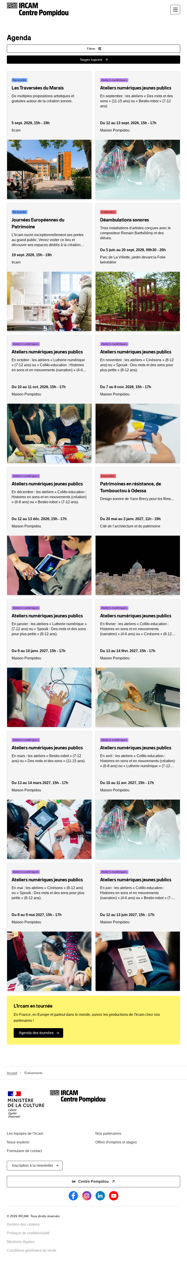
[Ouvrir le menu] (175, 10)
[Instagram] (87, 1196)
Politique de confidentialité (28, 1233)
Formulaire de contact (24, 1151)
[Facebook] (73, 1196)
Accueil (12, 1073)
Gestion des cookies (23, 1224)
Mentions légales (20, 1242)
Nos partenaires (108, 1133)
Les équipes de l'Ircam (25, 1133)
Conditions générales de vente (31, 1250)
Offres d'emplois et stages (116, 1142)
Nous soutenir (18, 1142)
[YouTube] (114, 1196)
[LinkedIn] (100, 1196)
